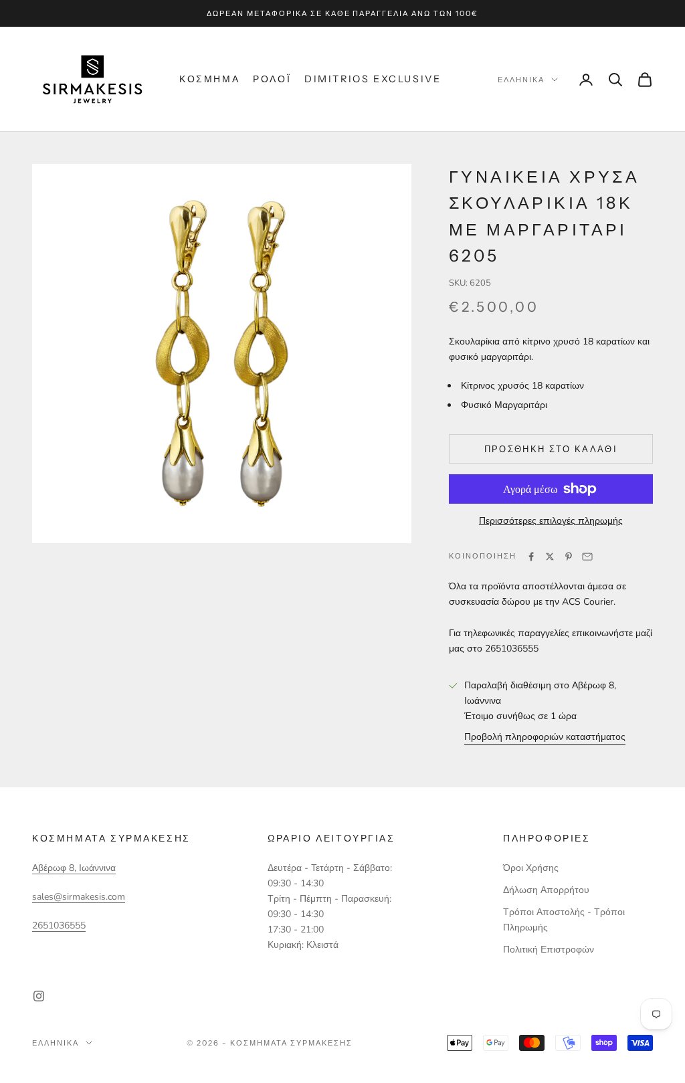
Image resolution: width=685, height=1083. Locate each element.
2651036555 (59, 925)
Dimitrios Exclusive (372, 79)
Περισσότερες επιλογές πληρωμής (551, 520)
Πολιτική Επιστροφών (548, 949)
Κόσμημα (209, 79)
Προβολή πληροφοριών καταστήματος (544, 736)
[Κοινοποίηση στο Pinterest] (568, 556)
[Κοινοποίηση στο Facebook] (531, 556)
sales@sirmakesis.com (78, 896)
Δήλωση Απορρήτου (546, 890)
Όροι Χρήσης (531, 868)
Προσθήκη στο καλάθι (550, 449)
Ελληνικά (521, 79)
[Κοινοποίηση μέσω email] (587, 556)
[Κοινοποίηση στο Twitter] (550, 556)
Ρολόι (272, 79)
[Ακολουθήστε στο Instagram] (38, 996)
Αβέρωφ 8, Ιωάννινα (74, 868)
